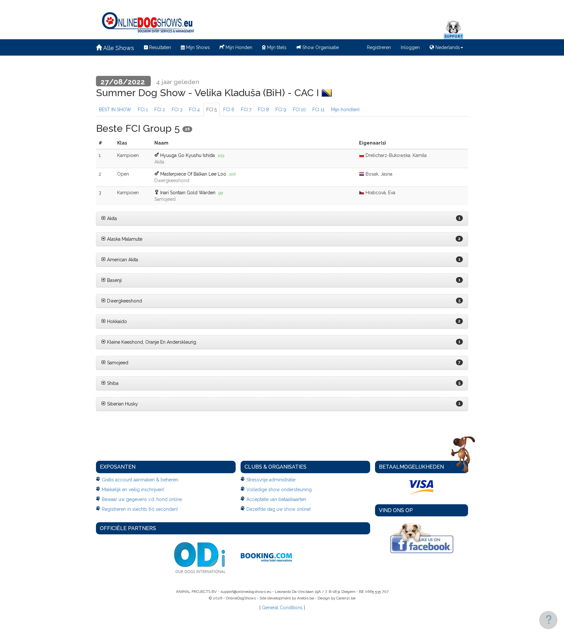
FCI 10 (299, 109)
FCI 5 (211, 109)
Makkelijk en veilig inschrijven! (133, 489)
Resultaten (159, 47)
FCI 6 (228, 109)
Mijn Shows (197, 47)
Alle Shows (118, 47)
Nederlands (447, 47)
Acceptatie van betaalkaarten (276, 499)
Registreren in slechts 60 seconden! (140, 509)
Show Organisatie (320, 47)
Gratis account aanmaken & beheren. (140, 479)
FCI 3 (177, 109)
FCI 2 (159, 109)
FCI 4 (194, 109)
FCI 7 (246, 109)
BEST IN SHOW (115, 109)
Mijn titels (276, 47)
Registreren (379, 47)
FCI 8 (263, 109)
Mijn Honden (238, 47)
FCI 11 (318, 109)
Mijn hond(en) (345, 109)
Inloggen (410, 47)
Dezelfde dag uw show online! (278, 509)
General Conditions (282, 607)
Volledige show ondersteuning (279, 489)
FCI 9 (280, 109)
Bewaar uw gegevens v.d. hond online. (142, 499)
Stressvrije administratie (270, 479)
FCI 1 (143, 109)
